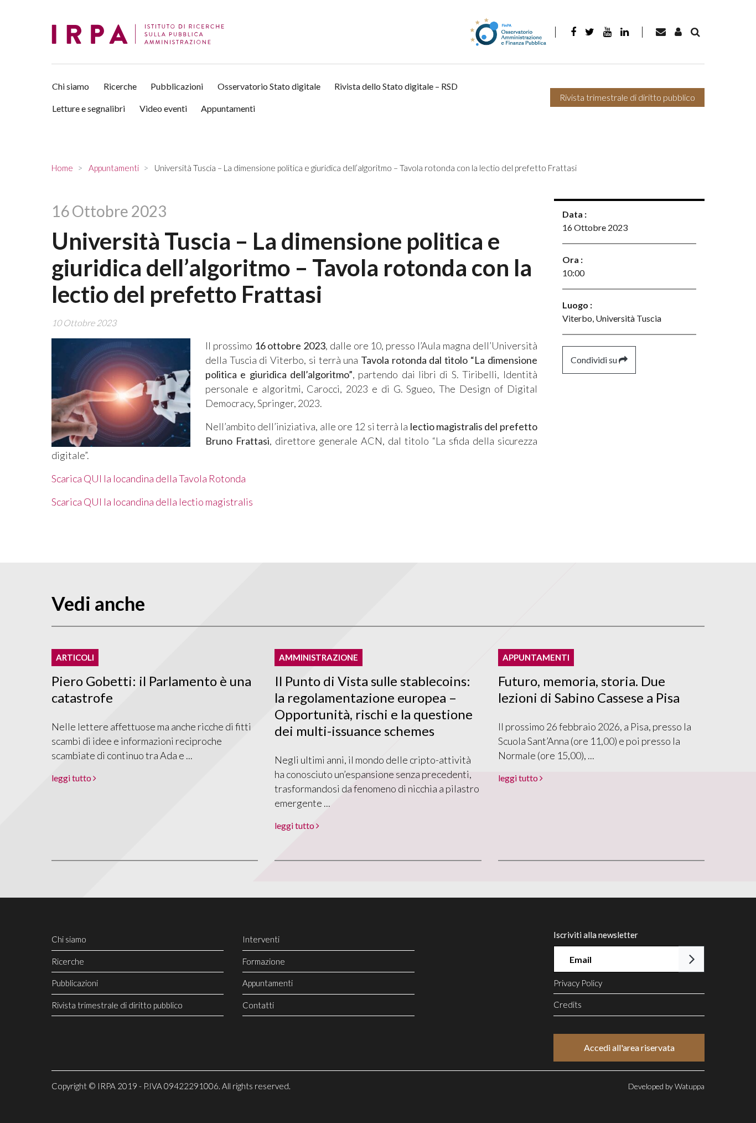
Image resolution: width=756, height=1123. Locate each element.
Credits (567, 1004)
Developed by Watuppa (666, 1086)
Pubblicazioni (177, 86)
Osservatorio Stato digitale (269, 86)
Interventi (260, 939)
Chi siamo (70, 86)
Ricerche (120, 86)
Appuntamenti (228, 108)
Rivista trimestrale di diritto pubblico (627, 97)
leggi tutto (72, 777)
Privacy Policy (577, 983)
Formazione (263, 961)
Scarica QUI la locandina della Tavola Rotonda (148, 478)
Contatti (258, 1005)
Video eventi (163, 108)
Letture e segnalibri (88, 108)
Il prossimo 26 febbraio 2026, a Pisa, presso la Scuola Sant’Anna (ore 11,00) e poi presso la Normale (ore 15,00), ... (594, 740)
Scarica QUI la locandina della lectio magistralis (152, 502)
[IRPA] (141, 34)
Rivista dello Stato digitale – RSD (396, 86)
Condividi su (595, 359)
